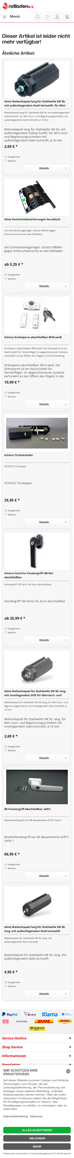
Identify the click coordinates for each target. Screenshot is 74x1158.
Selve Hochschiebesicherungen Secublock (32, 219)
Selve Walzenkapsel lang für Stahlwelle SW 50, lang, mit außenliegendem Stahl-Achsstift (34, 929)
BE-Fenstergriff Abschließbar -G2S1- (27, 809)
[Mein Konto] (57, 16)
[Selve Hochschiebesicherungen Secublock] (37, 197)
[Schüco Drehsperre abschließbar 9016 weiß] (37, 315)
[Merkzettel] (47, 16)
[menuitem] (11, 16)
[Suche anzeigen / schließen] (37, 16)
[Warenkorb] (67, 16)
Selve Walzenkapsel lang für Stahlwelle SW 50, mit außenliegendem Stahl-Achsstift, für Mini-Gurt (35, 103)
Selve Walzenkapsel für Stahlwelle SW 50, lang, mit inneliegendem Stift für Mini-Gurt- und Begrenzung (35, 693)
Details (44, 168)
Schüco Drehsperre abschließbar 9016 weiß (33, 337)
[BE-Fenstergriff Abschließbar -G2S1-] (37, 787)
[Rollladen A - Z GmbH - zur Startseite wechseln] (18, 6)
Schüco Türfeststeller (18, 455)
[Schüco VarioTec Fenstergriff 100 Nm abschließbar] (37, 551)
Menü (15, 16)
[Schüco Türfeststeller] (37, 433)
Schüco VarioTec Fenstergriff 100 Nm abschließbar (28, 575)
